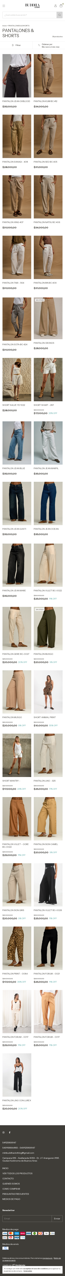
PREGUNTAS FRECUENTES (15, 1194)
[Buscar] (60, 15)
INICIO (5, 1168)
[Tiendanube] (14, 1266)
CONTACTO (8, 1178)
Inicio (4, 25)
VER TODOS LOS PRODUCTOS (17, 1173)
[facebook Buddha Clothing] (10, 1132)
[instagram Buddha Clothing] (3, 1132)
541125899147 (9, 1142)
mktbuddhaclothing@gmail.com (18, 1153)
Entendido (28, 1271)
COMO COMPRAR (11, 1188)
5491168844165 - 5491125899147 (18, 1147)
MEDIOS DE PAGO (11, 1199)
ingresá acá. (48, 1258)
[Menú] (3, 6)
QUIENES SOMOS (11, 1183)
